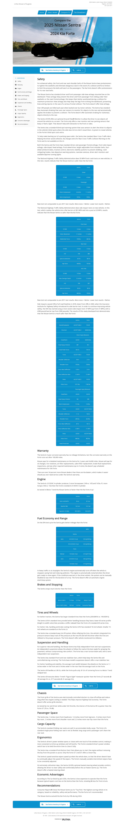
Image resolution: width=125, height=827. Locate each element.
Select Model (52, 12)
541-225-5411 (108, 5)
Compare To (65, 12)
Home (41, 12)
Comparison (21, 78)
